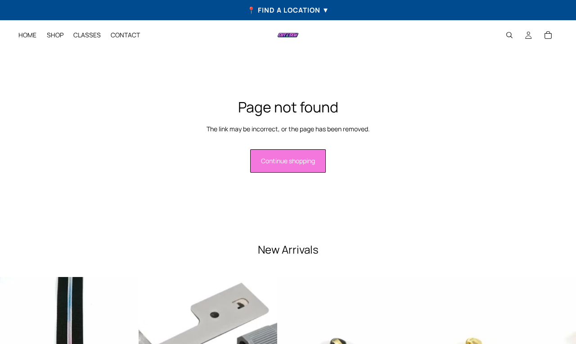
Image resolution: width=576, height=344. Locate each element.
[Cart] (548, 35)
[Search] (509, 35)
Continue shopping (288, 160)
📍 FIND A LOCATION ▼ (288, 10)
